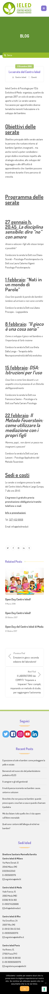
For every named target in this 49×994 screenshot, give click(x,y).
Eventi (34, 77)
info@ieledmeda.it (13, 908)
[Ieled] (17, 8)
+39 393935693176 (12, 962)
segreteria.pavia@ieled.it (15, 966)
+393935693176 (11, 933)
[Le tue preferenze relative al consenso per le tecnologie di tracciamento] (44, 989)
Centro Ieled (20, 77)
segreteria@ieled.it (13, 879)
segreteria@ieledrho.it (14, 937)
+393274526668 (11, 904)
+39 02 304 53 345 (12, 928)
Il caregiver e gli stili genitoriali (15, 781)
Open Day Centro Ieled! (18, 599)
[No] (45, 983)
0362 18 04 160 (10, 900)
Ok (25, 989)
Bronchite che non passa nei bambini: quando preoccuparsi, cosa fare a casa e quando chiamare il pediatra (23, 802)
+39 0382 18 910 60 (12, 957)
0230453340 (9, 871)
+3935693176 (10, 875)
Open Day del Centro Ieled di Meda (24, 626)
